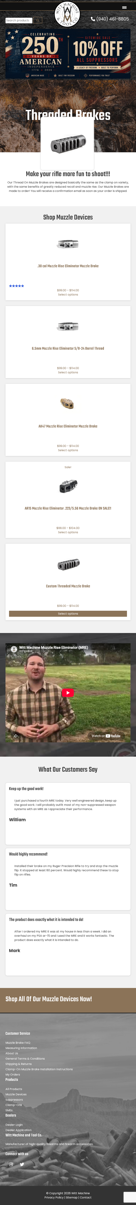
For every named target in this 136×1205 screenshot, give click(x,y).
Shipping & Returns (18, 1064)
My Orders (12, 1075)
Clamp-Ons (13, 1105)
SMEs (9, 1110)
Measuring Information (21, 1048)
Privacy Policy (54, 1197)
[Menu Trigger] (124, 7)
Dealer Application (18, 1130)
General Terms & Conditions (25, 1059)
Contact (86, 1197)
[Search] (37, 20)
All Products (13, 1089)
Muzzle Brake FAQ (17, 1043)
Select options (68, 295)
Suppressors (14, 1100)
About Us (11, 1053)
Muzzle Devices (16, 1094)
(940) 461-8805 (112, 19)
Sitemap (72, 1197)
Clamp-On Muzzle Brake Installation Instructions (39, 1069)
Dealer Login (14, 1125)
